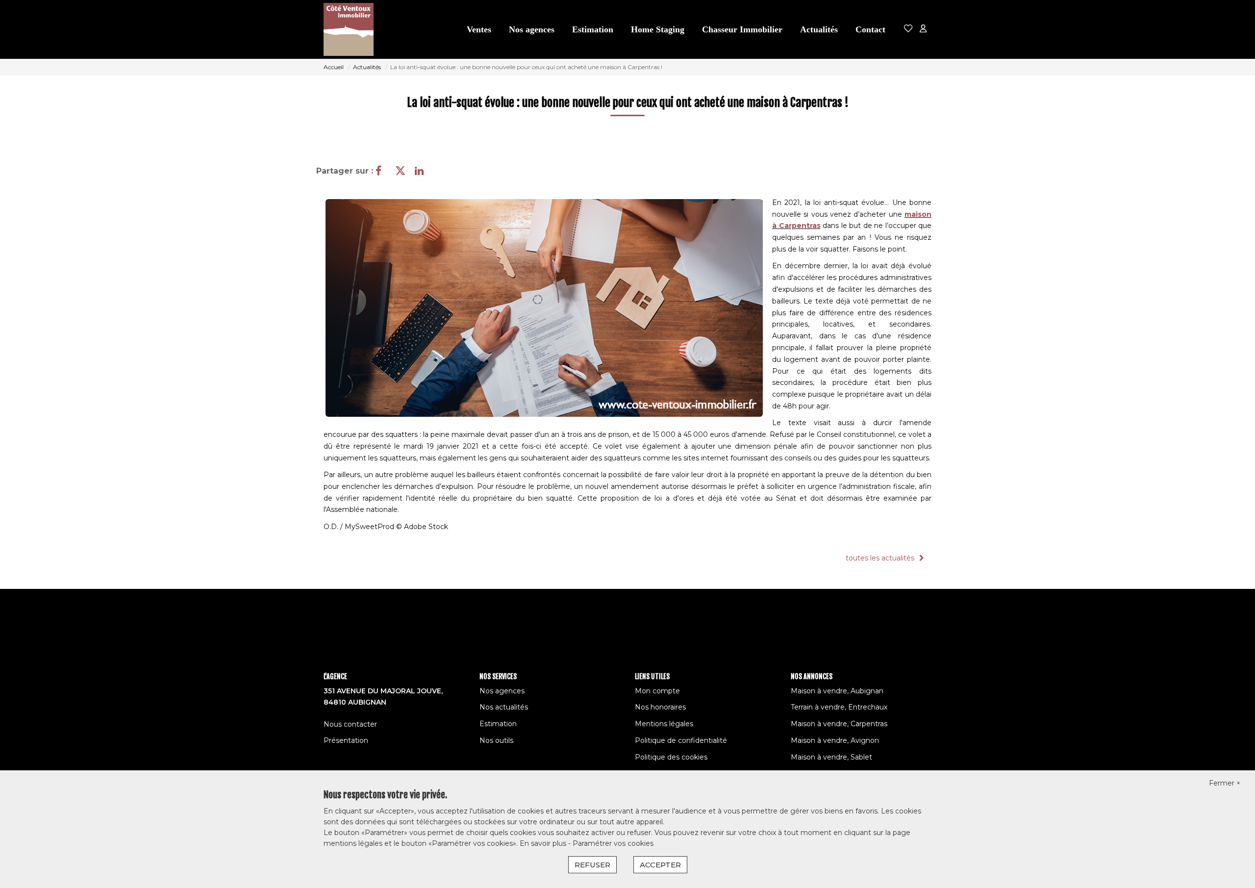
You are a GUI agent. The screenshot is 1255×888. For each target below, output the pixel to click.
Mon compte (657, 690)
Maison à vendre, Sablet (831, 757)
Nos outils (496, 740)
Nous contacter (350, 724)
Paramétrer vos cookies (613, 843)
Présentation (346, 740)
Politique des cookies (671, 757)
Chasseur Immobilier (742, 29)
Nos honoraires (660, 707)
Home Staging (657, 29)
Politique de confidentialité (681, 740)
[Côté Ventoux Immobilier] (351, 29)
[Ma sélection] (908, 29)
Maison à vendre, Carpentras (839, 723)
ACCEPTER (660, 864)
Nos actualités (503, 707)
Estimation (592, 29)
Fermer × (1224, 783)
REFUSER (592, 864)
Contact (870, 29)
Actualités (819, 29)
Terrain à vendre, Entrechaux (839, 707)
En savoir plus (544, 843)
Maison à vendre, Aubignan (837, 690)
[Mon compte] (923, 29)
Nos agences (531, 29)
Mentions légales (664, 723)
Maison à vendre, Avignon (835, 740)
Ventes (479, 29)
